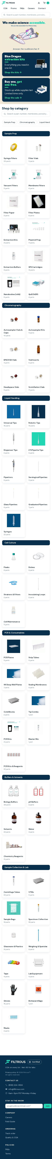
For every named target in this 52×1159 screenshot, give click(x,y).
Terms (8, 1153)
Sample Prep (11, 133)
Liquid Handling (12, 398)
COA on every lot (12, 1067)
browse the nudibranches (26, 49)
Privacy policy (10, 1072)
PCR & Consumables (14, 632)
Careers (31, 8)
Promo (14, 8)
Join (48, 1106)
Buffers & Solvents (14, 777)
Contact (42, 8)
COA (5, 8)
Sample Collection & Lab (17, 867)
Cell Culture (10, 542)
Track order (10, 1133)
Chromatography (13, 305)
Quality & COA (11, 1137)
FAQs (22, 8)
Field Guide (10, 1121)
